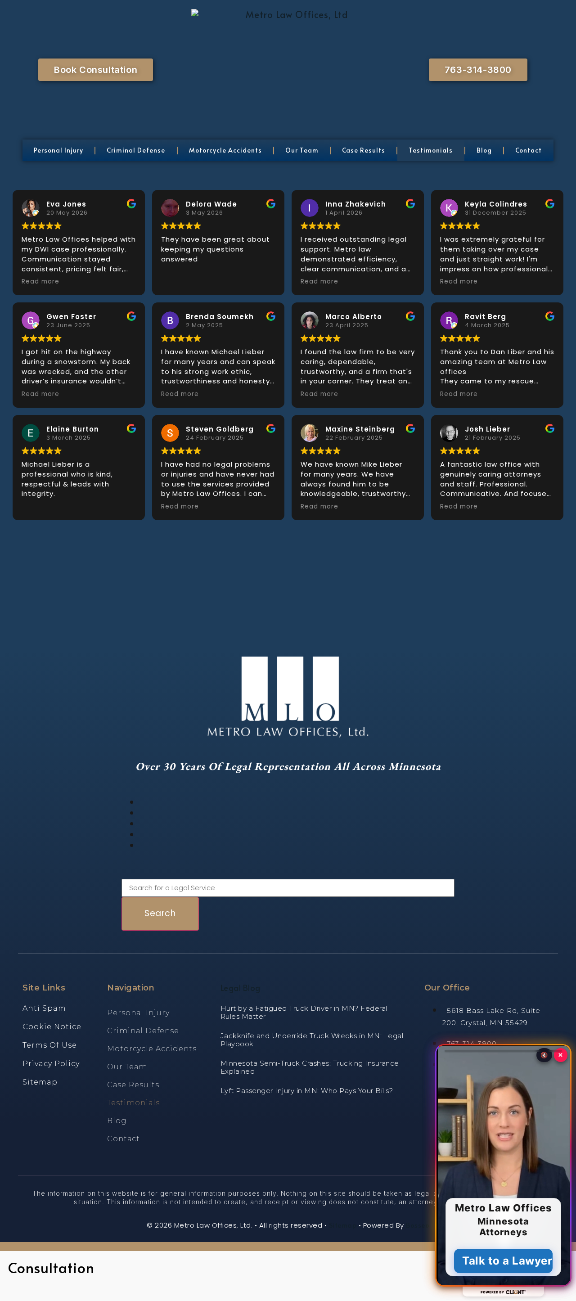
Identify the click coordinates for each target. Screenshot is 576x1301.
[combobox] (288, 888)
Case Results (363, 150)
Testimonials (431, 150)
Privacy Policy (51, 1063)
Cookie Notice (51, 1026)
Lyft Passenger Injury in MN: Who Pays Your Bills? (306, 1090)
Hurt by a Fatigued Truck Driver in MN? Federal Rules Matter (303, 1012)
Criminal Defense (136, 150)
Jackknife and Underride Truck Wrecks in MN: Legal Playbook (312, 1039)
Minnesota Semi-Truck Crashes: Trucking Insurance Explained (309, 1067)
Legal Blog (240, 987)
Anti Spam (44, 1008)
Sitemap (40, 1082)
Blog (484, 150)
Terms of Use (49, 1045)
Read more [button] (40, 282)
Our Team (302, 150)
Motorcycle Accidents (225, 150)
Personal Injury (58, 150)
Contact (528, 150)
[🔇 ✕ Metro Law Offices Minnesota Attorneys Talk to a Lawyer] (288, 1280)
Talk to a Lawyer (507, 1260)
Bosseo (417, 1224)
